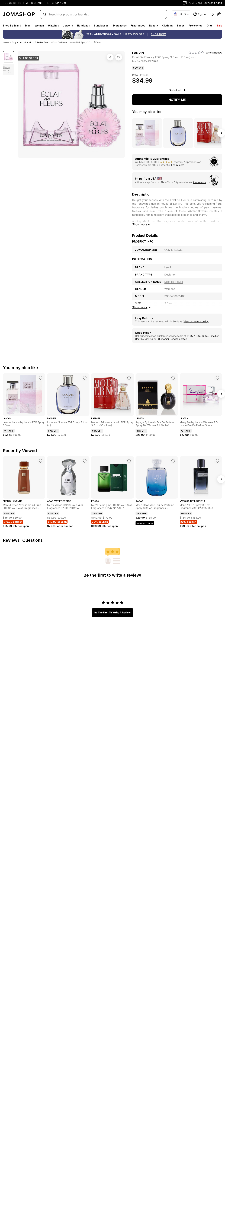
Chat (137, 338)
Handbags (83, 25)
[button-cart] (219, 14)
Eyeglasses (120, 25)
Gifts (210, 25)
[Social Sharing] (110, 57)
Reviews (11, 540)
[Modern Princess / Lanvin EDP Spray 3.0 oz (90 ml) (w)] (129, 378)
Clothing (167, 25)
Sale (219, 25)
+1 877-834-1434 (197, 335)
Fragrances (138, 25)
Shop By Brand (12, 25)
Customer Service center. (172, 338)
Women (39, 25)
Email (213, 335)
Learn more (177, 164)
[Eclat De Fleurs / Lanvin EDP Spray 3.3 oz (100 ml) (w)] (118, 57)
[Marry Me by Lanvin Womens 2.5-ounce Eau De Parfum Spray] (217, 378)
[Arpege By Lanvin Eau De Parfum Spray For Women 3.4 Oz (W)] (173, 378)
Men (28, 25)
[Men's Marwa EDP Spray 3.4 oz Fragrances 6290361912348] (84, 461)
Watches (53, 25)
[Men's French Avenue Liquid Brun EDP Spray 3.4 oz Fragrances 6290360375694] (40, 461)
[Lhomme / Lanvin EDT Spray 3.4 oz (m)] (84, 378)
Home (6, 42)
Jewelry (68, 25)
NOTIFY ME (177, 100)
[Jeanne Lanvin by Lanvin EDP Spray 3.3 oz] (40, 378)
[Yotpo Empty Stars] (196, 52)
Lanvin (28, 42)
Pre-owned (195, 25)
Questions (32, 540)
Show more (139, 224)
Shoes (181, 25)
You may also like (146, 112)
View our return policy (196, 321)
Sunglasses (101, 25)
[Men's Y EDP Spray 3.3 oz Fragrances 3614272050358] (217, 461)
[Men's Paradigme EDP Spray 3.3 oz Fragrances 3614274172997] (129, 461)
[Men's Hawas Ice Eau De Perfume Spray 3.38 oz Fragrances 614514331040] (173, 461)
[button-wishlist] (212, 14)
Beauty (153, 25)
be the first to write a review (112, 612)
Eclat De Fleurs (42, 42)
